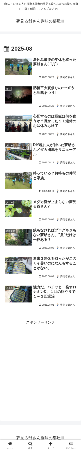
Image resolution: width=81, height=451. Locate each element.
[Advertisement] (40, 366)
